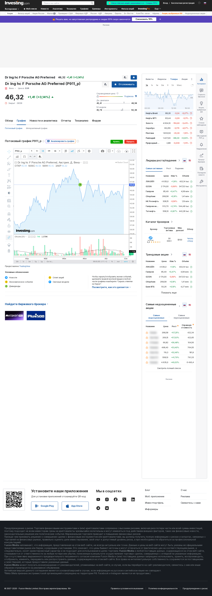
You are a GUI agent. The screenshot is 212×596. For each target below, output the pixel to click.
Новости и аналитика (43, 120)
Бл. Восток (128, 13)
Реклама (185, 496)
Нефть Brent (152, 113)
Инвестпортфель (154, 502)
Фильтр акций (127, 9)
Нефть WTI (151, 118)
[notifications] (199, 2)
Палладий (150, 138)
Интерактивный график (36, 128)
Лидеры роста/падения (161, 160)
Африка (155, 13)
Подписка (128, 96)
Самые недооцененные (156, 316)
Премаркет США (65, 13)
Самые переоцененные (181, 316)
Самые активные (154, 168)
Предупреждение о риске (195, 588)
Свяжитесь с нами (191, 502)
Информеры (151, 509)
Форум (96, 120)
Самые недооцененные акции (161, 306)
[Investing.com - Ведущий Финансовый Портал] (17, 3)
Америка (108, 13)
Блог (147, 490)
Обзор (9, 120)
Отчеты (66, 120)
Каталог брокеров (157, 221)
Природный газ (153, 143)
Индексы (162, 79)
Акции (10, 13)
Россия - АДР (96, 13)
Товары (174, 79)
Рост (168, 168)
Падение (179, 168)
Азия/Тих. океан (143, 13)
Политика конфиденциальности (163, 588)
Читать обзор (190, 239)
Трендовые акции (157, 254)
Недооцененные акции (195, 13)
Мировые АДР (81, 13)
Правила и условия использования (127, 588)
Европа (118, 13)
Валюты (150, 79)
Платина (150, 133)
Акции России (38, 13)
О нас (184, 490)
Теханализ (81, 120)
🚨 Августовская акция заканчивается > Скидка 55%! (133, 3)
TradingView (24, 266)
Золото (149, 123)
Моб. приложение (154, 496)
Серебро (150, 128)
